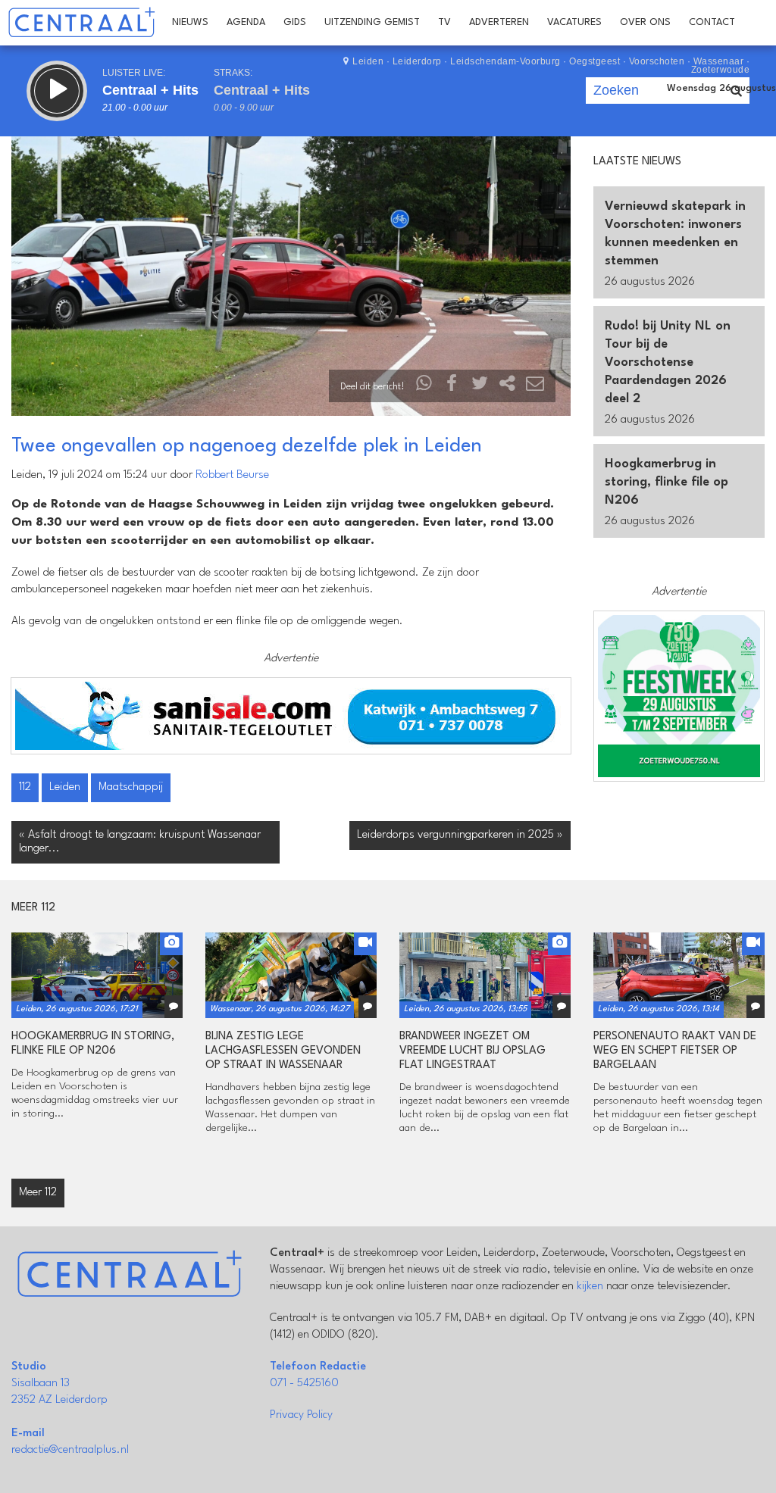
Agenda (246, 22)
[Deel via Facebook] (452, 387)
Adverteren (499, 22)
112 (25, 787)
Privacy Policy (301, 1415)
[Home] (81, 23)
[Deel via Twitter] (480, 387)
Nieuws (190, 22)
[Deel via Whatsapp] (424, 387)
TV (444, 22)
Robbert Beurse (232, 475)
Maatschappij (131, 787)
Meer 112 (38, 1192)
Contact (712, 22)
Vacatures (574, 22)
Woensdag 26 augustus (721, 88)
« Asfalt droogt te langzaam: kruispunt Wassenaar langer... (140, 841)
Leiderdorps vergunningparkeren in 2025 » (460, 835)
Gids (294, 22)
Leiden (64, 787)
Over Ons (645, 22)
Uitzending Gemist (372, 22)
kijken (590, 1286)
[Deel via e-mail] (535, 387)
